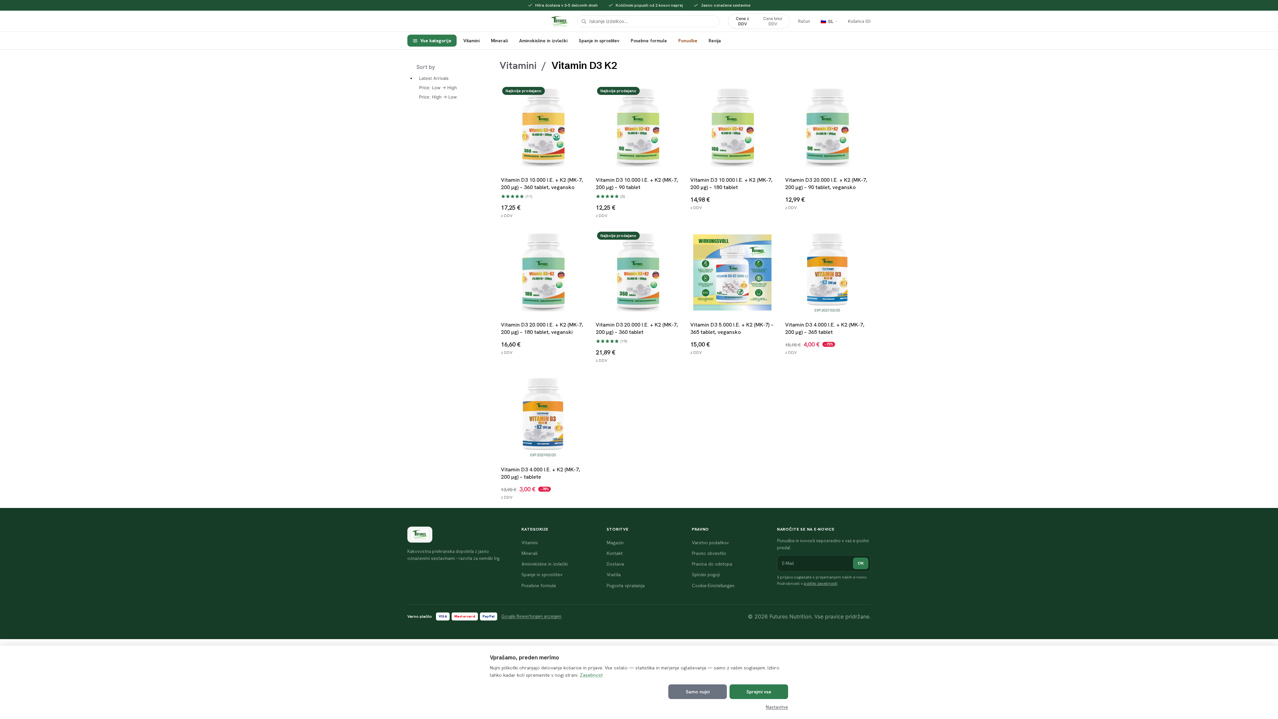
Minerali (499, 41)
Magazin (615, 543)
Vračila (614, 575)
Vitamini (471, 41)
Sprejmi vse (758, 692)
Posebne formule (649, 41)
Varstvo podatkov (710, 543)
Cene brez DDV (772, 21)
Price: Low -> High (438, 87)
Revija (715, 41)
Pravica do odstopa (712, 564)
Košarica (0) (859, 21)
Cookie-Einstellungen (713, 586)
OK (861, 563)
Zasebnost (591, 675)
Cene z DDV (742, 21)
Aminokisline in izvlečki (543, 41)
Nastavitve (777, 707)
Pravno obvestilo (709, 553)
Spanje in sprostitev (599, 41)
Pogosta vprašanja (626, 586)
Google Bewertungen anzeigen (531, 616)
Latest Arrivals (434, 78)
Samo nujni (698, 692)
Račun (804, 21)
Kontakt (615, 553)
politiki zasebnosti (820, 583)
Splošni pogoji (706, 575)
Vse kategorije (435, 41)
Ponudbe (687, 41)
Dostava (615, 564)
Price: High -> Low (438, 97)
